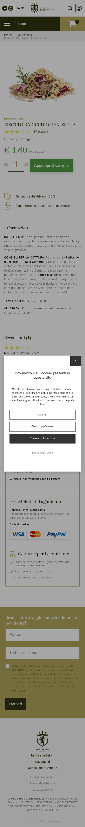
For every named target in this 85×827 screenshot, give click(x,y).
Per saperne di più (42, 453)
